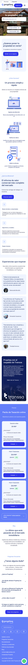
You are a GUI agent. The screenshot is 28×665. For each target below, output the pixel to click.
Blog (3, 649)
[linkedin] (10, 631)
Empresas (14, 1)
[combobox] (14, 19)
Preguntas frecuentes (7, 639)
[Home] (7, 5)
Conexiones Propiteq (7, 654)
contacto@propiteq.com (8, 652)
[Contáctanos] (24, 661)
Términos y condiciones (8, 644)
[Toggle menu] (24, 5)
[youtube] (23, 631)
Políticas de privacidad (8, 647)
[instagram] (4, 631)
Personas (6, 1)
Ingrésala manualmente (17, 22)
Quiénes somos (6, 637)
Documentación (6, 642)
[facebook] (17, 631)
